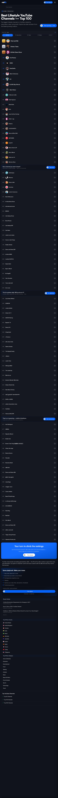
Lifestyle (5, 672)
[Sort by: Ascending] (55, 32)
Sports (4, 682)
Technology (5, 685)
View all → (5, 614)
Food (4, 666)
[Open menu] (54, 2)
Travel (4, 688)
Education (5, 661)
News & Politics (6, 677)
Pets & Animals (6, 680)
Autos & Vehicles (7, 658)
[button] (7, 35)
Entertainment (6, 664)
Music (4, 674)
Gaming (5, 669)
